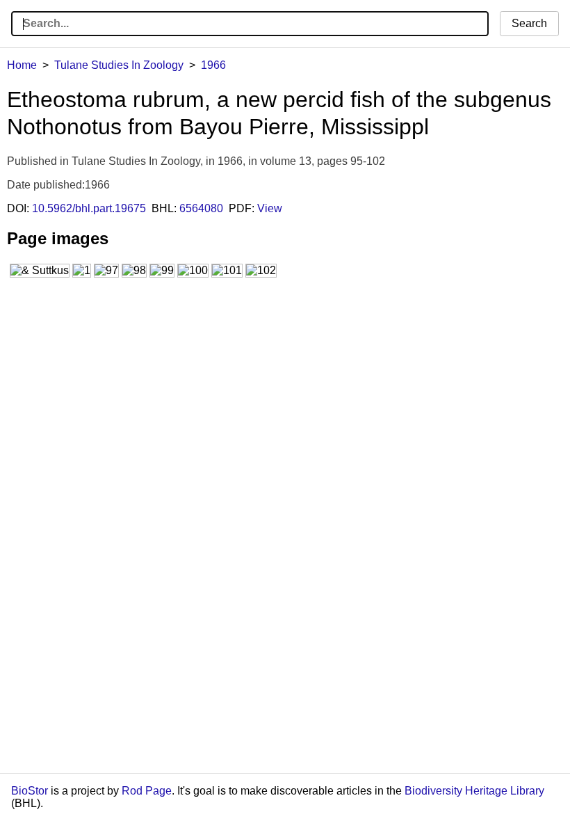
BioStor (29, 791)
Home (22, 65)
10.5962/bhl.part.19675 (89, 208)
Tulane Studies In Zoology (119, 65)
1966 (213, 65)
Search (529, 23)
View (269, 208)
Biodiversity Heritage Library (474, 791)
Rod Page (147, 791)
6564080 (201, 208)
